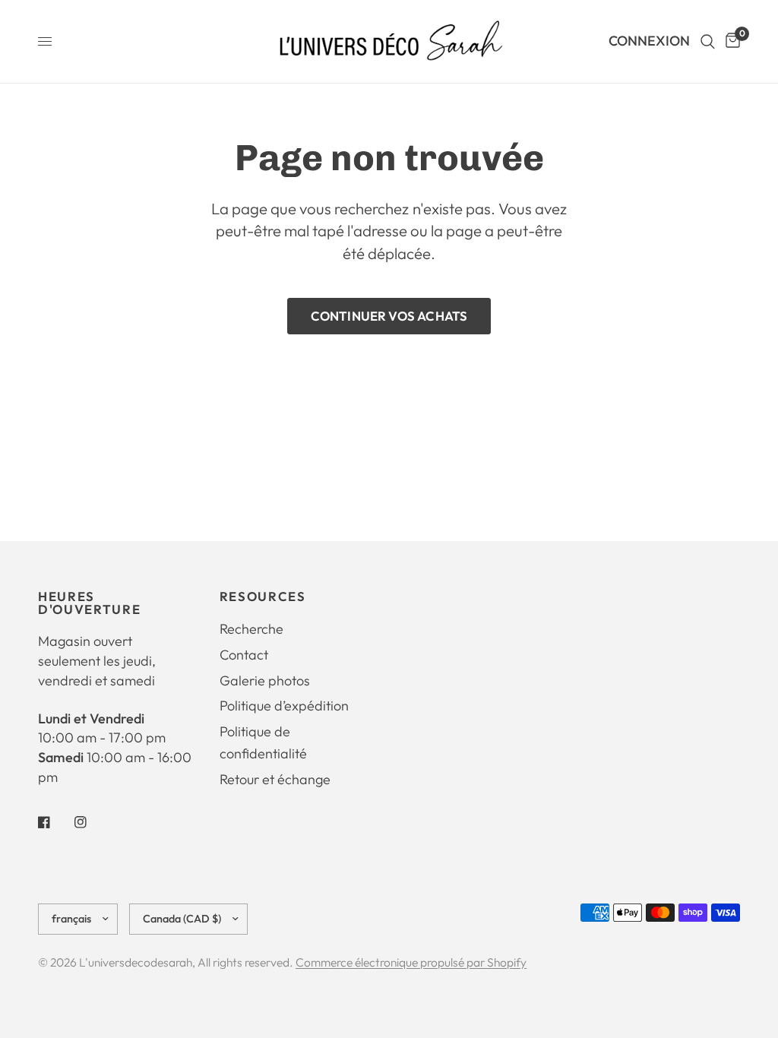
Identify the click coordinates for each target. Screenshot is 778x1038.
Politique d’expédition (284, 705)
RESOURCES (263, 596)
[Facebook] (54, 822)
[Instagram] (91, 822)
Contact (244, 654)
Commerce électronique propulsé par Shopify (411, 962)
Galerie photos (265, 680)
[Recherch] (707, 41)
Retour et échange (275, 779)
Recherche (251, 629)
